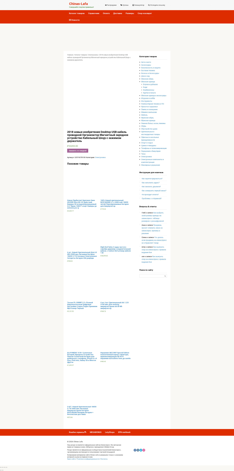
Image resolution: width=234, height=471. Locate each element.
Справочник (93, 13)
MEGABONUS (95, 432)
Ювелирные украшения (150, 165)
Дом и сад (145, 76)
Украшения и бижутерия (150, 151)
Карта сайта (71, 459)
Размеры (130, 13)
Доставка (117, 13)
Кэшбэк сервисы (76, 432)
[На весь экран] (4, 467)
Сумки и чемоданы (148, 145)
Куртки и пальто (149, 93)
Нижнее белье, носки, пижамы (153, 123)
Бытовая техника (148, 70)
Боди (145, 87)
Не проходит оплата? (150, 194)
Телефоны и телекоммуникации (154, 148)
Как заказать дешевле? (151, 187)
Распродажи (111, 5)
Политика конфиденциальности (88, 459)
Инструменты (146, 101)
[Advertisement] (117, 37)
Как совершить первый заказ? (154, 191)
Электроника (93, 55)
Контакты (104, 459)
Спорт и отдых (147, 143)
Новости (75, 20)
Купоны (125, 5)
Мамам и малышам (149, 112)
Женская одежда (148, 82)
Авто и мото (146, 62)
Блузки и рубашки (150, 84)
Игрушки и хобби (148, 98)
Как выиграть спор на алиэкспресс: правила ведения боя (154, 250)
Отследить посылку (157, 5)
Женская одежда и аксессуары (153, 95)
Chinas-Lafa (78, 4)
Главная (70, 55)
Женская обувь (147, 79)
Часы (143, 154)
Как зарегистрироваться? (152, 179)
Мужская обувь (147, 118)
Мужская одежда (148, 120)
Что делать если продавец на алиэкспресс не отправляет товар (154, 240)
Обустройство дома (149, 129)
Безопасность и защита (150, 68)
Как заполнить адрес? (151, 183)
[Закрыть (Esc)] (0, 467)
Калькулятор (139, 5)
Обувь (143, 126)
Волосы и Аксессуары (150, 73)
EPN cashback (124, 432)
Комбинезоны (148, 90)
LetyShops (110, 432)
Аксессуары (146, 65)
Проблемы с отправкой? (152, 198)
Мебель (144, 115)
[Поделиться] (2, 467)
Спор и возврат (145, 13)
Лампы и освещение (149, 109)
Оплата (106, 13)
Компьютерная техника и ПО (152, 104)
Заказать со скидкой (77, 151)
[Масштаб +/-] (6, 467)
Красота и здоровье (149, 107)
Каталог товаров (77, 13)
